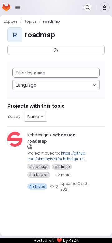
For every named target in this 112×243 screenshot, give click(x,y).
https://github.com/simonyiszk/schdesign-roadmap (56, 159)
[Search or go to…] (87, 7)
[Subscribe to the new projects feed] (56, 50)
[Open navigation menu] (18, 7)
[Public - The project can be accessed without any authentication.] (29, 146)
